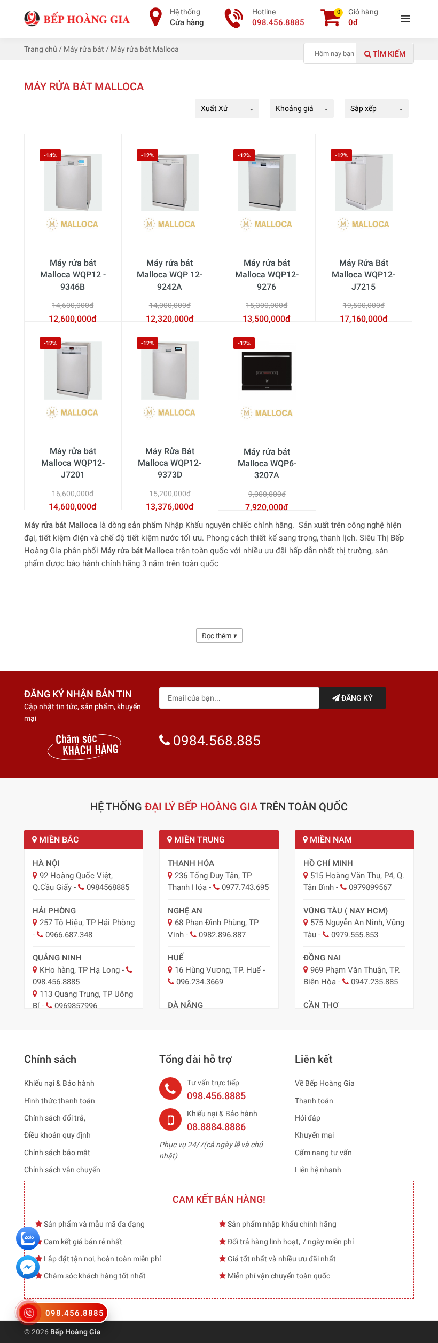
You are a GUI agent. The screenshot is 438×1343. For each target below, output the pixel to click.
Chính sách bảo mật (57, 1152)
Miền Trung (198, 840)
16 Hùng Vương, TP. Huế (218, 970)
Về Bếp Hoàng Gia (325, 1083)
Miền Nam (330, 840)
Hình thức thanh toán (59, 1100)
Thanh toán (314, 1100)
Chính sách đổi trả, (54, 1118)
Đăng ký (356, 698)
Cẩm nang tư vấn (323, 1152)
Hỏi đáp (307, 1118)
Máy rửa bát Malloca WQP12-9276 (267, 275)
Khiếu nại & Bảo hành (59, 1083)
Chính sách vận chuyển (62, 1169)
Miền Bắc (58, 840)
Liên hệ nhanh (318, 1169)
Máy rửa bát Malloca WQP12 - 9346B (73, 275)
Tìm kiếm (388, 54)
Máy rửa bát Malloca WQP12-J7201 (73, 463)
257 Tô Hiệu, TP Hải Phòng (87, 922)
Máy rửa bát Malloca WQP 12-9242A (169, 275)
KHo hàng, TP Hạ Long (80, 970)
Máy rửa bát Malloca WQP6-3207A (267, 464)
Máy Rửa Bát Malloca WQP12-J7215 (363, 275)
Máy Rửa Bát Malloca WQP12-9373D (169, 463)
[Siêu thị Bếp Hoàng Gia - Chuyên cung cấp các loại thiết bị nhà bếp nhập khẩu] (77, 18)
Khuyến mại (314, 1135)
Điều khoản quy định (57, 1135)
